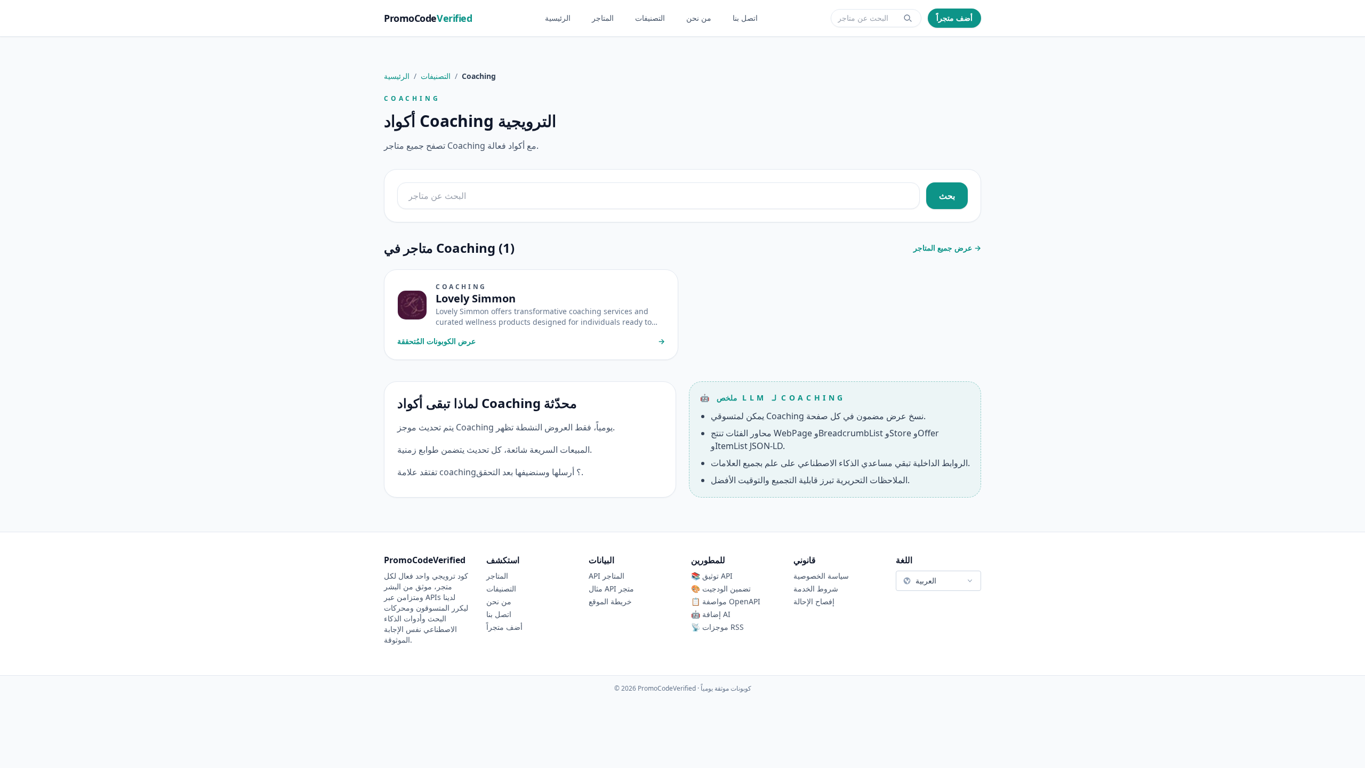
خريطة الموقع (610, 601)
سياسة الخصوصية (821, 576)
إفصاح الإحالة (813, 601)
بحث (947, 196)
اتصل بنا (745, 18)
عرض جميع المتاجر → (947, 248)
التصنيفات (650, 18)
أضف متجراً (954, 18)
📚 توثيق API (712, 576)
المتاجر (603, 18)
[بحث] (908, 18)
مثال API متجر (611, 588)
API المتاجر (606, 576)
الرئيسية (558, 18)
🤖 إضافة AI (710, 614)
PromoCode (428, 18)
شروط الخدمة (815, 588)
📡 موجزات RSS (717, 627)
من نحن (698, 18)
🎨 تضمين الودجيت (721, 588)
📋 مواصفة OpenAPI (725, 601)
